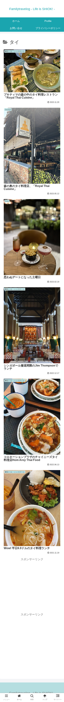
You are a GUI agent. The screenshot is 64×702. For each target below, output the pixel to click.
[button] (57, 448)
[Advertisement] (32, 584)
